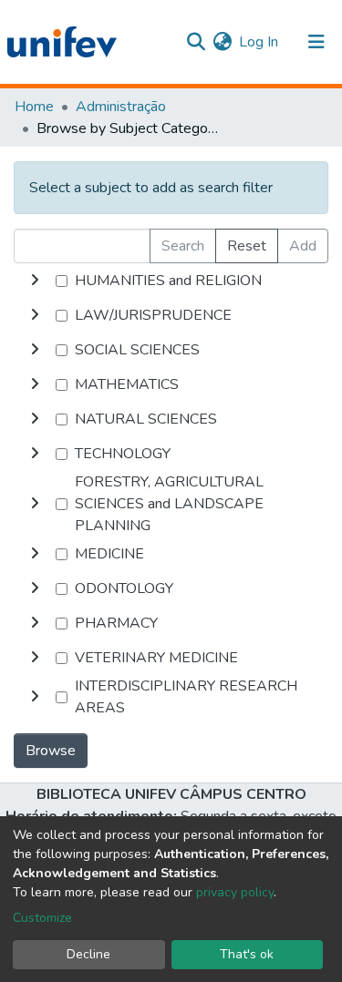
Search (182, 246)
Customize (42, 917)
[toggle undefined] (35, 280)
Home (34, 107)
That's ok (247, 954)
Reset (246, 246)
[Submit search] (195, 42)
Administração (121, 107)
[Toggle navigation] (316, 42)
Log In (259, 42)
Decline (88, 954)
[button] (222, 42)
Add (302, 246)
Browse (51, 751)
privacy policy (235, 892)
